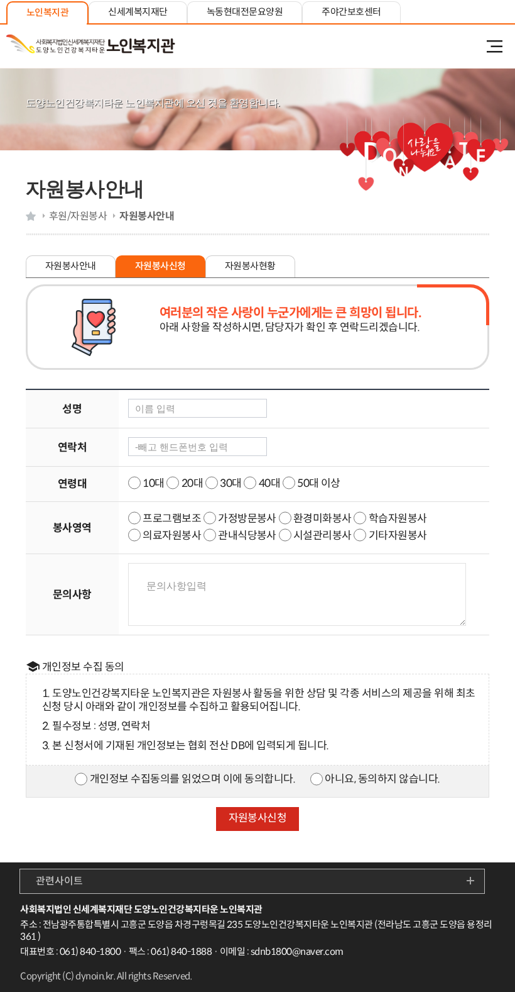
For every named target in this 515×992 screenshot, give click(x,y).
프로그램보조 (172, 518)
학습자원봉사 (398, 518)
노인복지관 (47, 12)
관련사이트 (59, 881)
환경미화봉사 (322, 518)
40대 (269, 483)
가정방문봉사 (247, 518)
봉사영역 (72, 528)
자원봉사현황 (250, 266)
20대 (192, 483)
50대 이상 (318, 483)
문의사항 (72, 594)
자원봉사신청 (160, 266)
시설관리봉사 (323, 535)
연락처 (72, 447)
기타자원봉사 (398, 535)
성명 (72, 409)
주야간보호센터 (351, 12)
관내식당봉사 (247, 535)
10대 (153, 483)
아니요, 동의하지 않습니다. (382, 779)
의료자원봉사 (172, 535)
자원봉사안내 (70, 266)
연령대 (72, 484)
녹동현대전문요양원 (245, 12)
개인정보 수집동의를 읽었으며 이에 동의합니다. (192, 779)
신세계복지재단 (137, 12)
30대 (230, 483)
